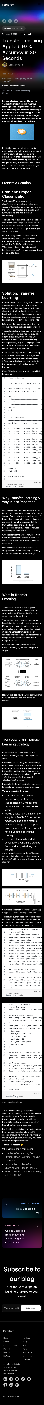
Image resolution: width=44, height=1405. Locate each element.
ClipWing (26, 1360)
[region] (22, 428)
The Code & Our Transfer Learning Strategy (16, 92)
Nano (25, 1349)
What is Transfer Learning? (14, 86)
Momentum (27, 1356)
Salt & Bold (27, 1352)
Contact (6, 1342)
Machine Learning (10, 1345)
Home (5, 1338)
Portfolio (26, 1338)
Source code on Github (12, 1102)
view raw (37, 482)
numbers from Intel (24, 547)
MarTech (6, 1349)
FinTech (6, 1356)
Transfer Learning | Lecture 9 (23, 912)
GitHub (21, 486)
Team (25, 1345)
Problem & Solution (10, 74)
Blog (25, 1342)
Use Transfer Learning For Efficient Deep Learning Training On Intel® (23, 1157)
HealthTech (7, 1352)
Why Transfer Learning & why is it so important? (17, 80)
